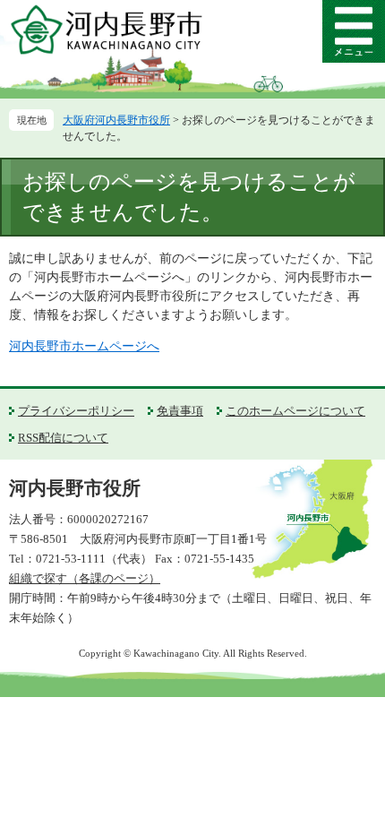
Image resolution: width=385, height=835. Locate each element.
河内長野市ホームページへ (84, 346)
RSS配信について (63, 437)
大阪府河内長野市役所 (116, 120)
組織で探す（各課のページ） (84, 578)
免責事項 (180, 411)
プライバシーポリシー (76, 411)
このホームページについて (295, 411)
